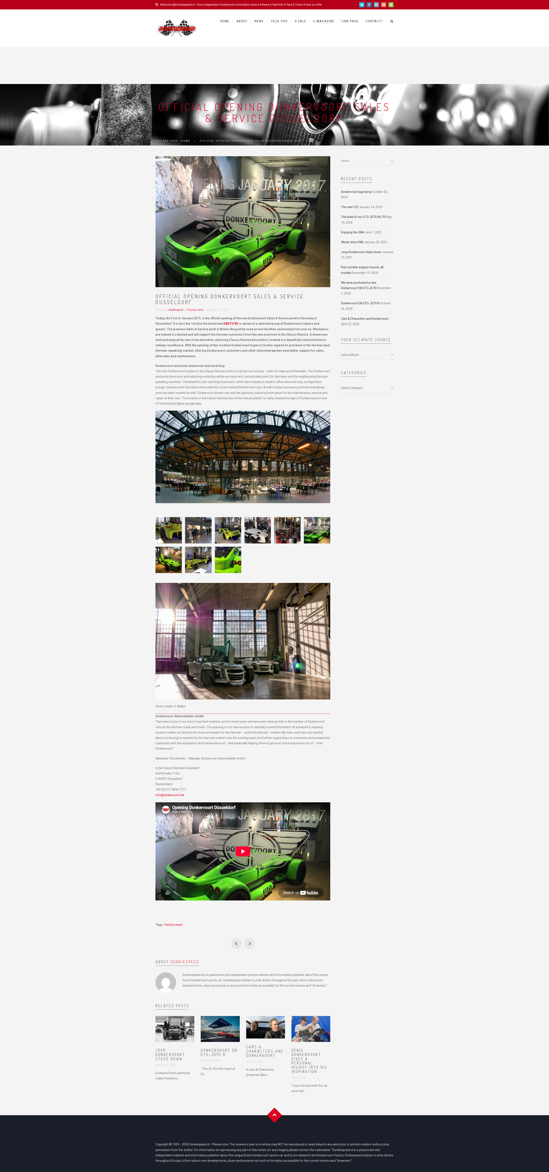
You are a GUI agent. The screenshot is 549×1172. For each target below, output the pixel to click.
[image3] (317, 530)
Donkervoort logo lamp (356, 192)
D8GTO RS (230, 323)
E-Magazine (323, 21)
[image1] (198, 560)
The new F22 (349, 207)
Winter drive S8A (352, 242)
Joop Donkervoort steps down (170, 1054)
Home (224, 21)
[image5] (257, 530)
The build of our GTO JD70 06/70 (363, 217)
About (242, 21)
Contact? (374, 21)
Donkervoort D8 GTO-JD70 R (219, 1052)
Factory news (195, 309)
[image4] (287, 530)
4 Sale (300, 21)
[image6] (228, 530)
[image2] (168, 560)
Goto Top (274, 1115)
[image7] (198, 530)
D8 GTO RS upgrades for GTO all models (236, 943)
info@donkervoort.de (169, 795)
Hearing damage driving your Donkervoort (249, 943)
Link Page (350, 21)
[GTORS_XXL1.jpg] (228, 560)
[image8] (168, 530)
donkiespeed (185, 961)
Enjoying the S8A (352, 232)
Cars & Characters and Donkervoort (265, 1051)
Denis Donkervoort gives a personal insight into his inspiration (309, 1061)
